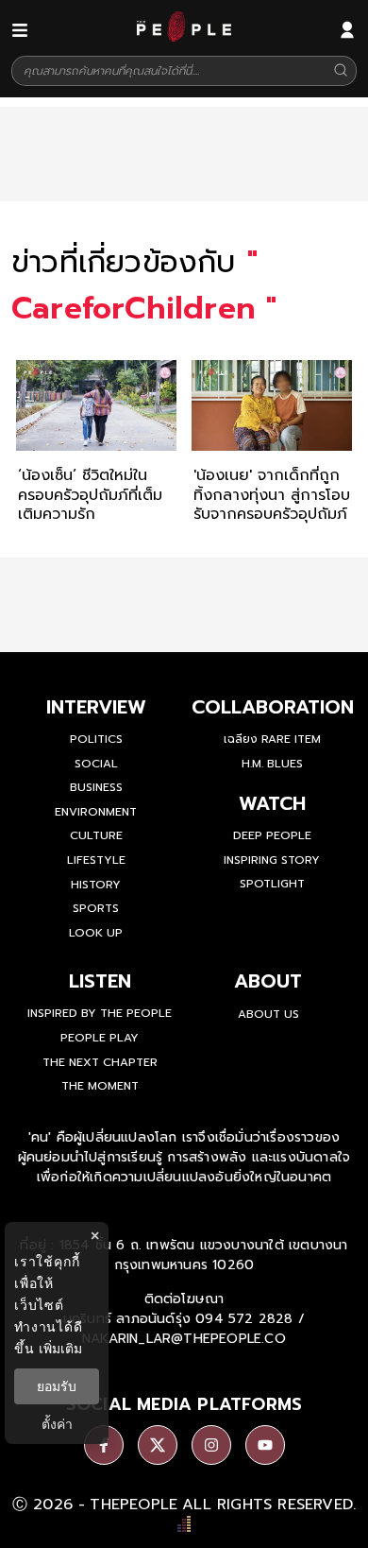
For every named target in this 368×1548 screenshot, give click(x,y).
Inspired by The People (99, 1013)
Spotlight (272, 883)
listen (100, 981)
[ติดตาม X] (157, 1445)
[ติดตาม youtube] (265, 1445)
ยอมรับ (56, 1386)
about (268, 981)
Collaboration (273, 707)
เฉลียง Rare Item (272, 739)
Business (96, 787)
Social (96, 763)
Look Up (96, 932)
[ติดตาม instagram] (211, 1445)
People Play (99, 1037)
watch (272, 803)
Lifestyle (96, 860)
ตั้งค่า (57, 1424)
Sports (96, 908)
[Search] (340, 71)
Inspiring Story (272, 860)
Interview (96, 707)
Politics (96, 739)
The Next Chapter (100, 1062)
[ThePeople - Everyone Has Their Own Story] (184, 37)
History (96, 884)
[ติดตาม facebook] (104, 1445)
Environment (96, 811)
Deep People (272, 835)
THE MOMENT (100, 1085)
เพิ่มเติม (60, 1348)
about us (268, 1014)
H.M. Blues (272, 763)
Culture (96, 835)
